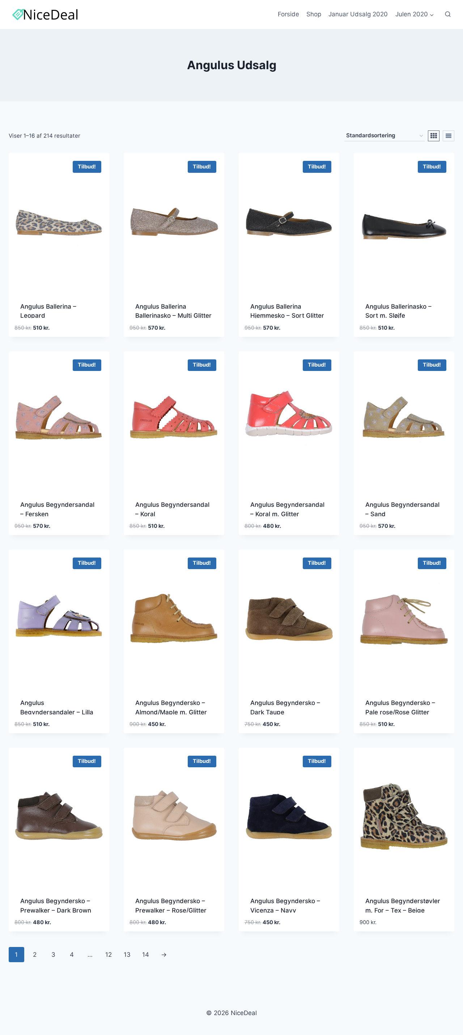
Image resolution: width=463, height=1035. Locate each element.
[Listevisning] (448, 135)
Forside (288, 14)
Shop (313, 14)
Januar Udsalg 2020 (358, 14)
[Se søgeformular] (447, 14)
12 (108, 954)
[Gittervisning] (433, 135)
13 (127, 954)
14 (145, 954)
